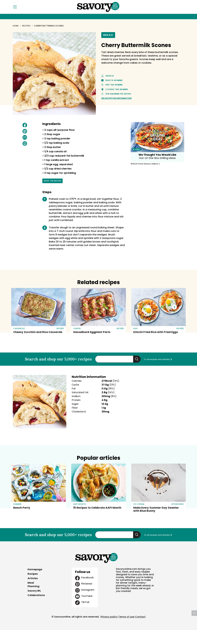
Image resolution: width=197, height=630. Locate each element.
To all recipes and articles (157, 359)
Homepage (35, 569)
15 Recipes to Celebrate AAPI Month (97, 508)
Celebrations (36, 595)
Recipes (26, 25)
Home (16, 25)
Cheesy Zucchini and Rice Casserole (37, 332)
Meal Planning (33, 584)
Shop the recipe (52, 181)
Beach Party (21, 508)
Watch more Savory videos (144, 163)
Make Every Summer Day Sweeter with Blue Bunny (156, 509)
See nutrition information (116, 98)
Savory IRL (34, 591)
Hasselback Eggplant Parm (91, 332)
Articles (33, 578)
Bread (108, 35)
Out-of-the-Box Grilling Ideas (157, 158)
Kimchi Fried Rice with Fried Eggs (155, 332)
